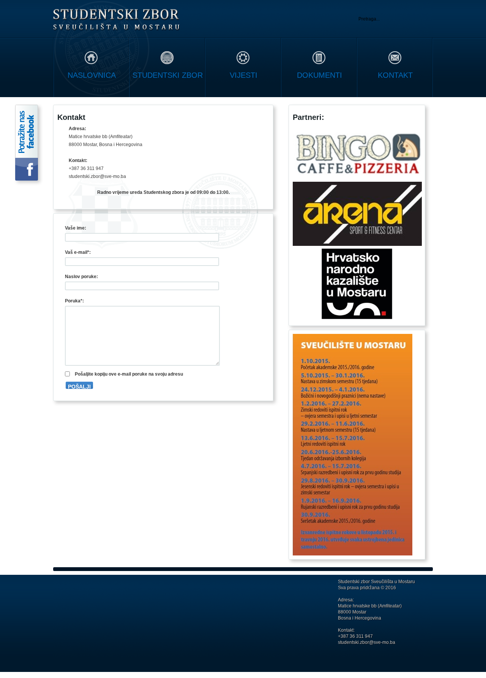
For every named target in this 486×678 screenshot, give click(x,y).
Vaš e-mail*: (78, 252)
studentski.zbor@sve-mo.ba (366, 642)
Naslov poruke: (81, 276)
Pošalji (79, 386)
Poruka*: (74, 301)
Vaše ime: (75, 228)
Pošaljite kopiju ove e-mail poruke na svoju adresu (129, 374)
